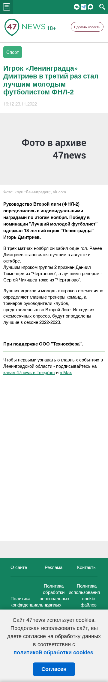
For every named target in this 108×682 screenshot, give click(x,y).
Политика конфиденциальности (32, 601)
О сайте (18, 567)
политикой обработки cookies (53, 652)
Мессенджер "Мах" (90, 7)
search (102, 7)
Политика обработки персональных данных (55, 595)
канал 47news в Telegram (29, 372)
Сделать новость (87, 26)
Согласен (54, 669)
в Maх (66, 372)
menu (6, 7)
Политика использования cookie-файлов (84, 595)
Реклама (53, 567)
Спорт (12, 52)
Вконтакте (77, 7)
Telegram (83, 7)
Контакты (87, 567)
